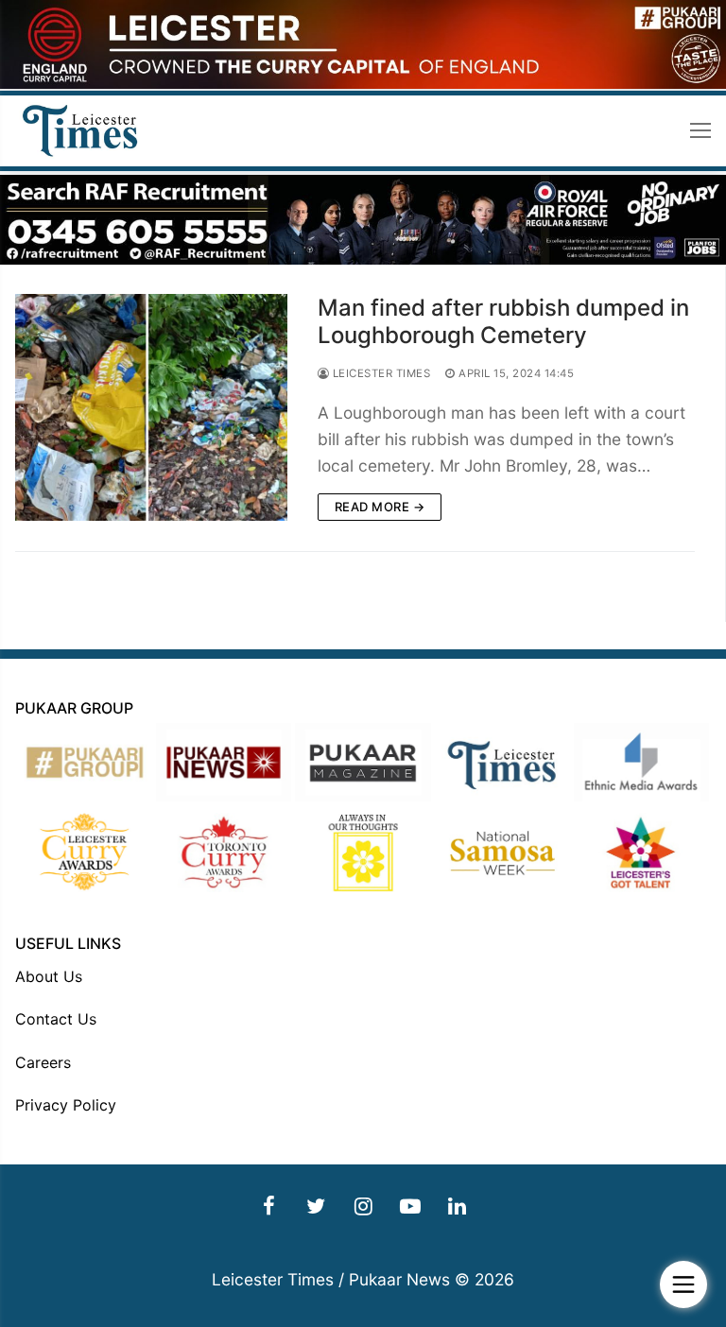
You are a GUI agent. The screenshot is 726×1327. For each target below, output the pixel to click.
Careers (43, 1062)
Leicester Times (379, 373)
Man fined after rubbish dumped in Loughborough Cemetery (503, 321)
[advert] (363, 84)
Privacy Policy (65, 1104)
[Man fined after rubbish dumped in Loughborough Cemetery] (151, 407)
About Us (48, 976)
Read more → (380, 506)
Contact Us (55, 1018)
